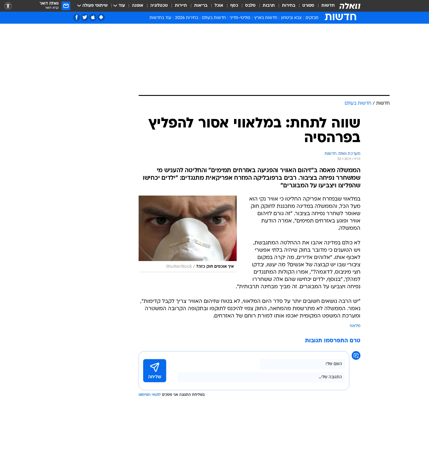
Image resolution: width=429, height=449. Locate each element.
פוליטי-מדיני (240, 18)
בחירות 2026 (186, 18)
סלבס (250, 6)
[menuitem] (324, 6)
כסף (234, 6)
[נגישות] (8, 6)
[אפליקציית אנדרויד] (101, 17)
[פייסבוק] (76, 17)
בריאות (200, 6)
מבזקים (312, 18)
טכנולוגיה (159, 6)
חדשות (328, 6)
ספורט (308, 6)
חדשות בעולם (214, 18)
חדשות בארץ (265, 18)
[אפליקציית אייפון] (93, 17)
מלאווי (355, 326)
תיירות (181, 6)
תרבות (269, 6)
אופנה (137, 6)
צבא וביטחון (291, 18)
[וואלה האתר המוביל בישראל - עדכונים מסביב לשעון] (349, 6)
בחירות (288, 6)
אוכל (218, 6)
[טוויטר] (84, 17)
